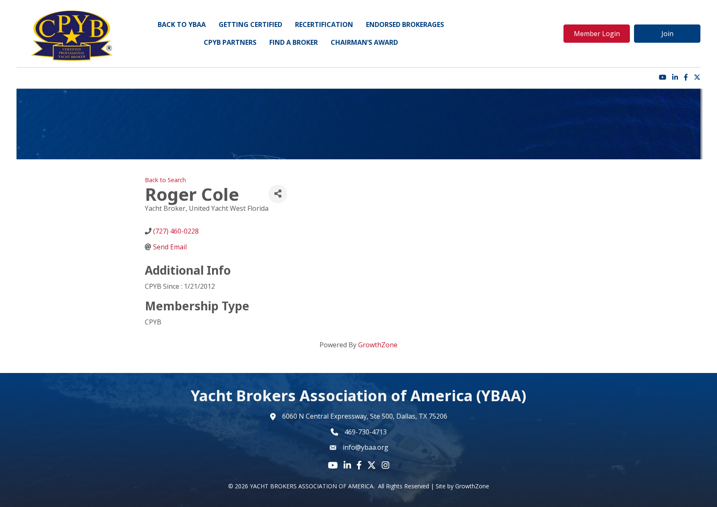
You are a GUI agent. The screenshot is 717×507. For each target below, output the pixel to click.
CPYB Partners (230, 42)
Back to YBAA (182, 24)
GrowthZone (378, 344)
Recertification (324, 24)
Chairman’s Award (364, 42)
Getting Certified (250, 24)
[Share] (277, 194)
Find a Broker (293, 42)
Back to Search (165, 180)
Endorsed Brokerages (405, 24)
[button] (596, 33)
